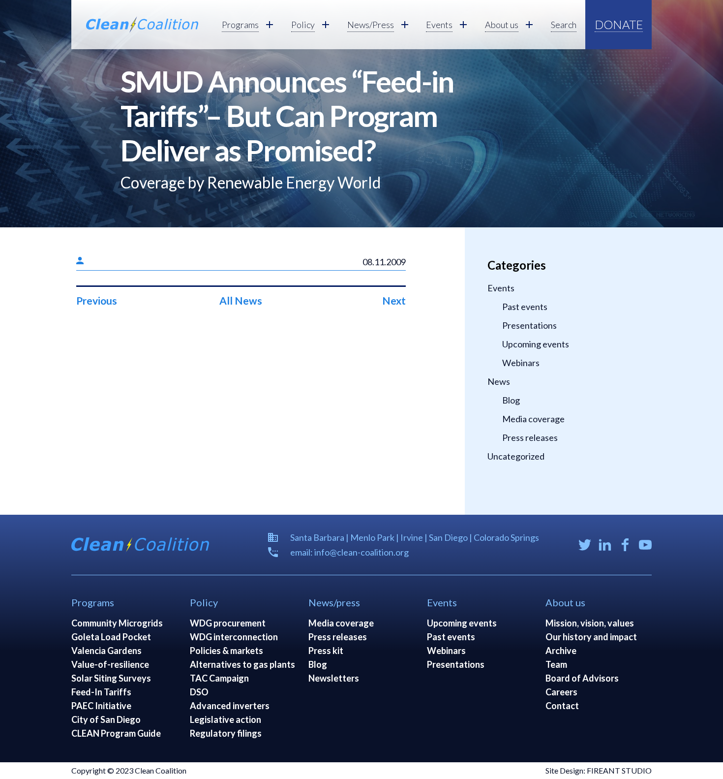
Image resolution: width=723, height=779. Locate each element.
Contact (562, 705)
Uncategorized (515, 456)
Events (500, 287)
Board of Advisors (582, 678)
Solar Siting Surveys (111, 678)
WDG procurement (228, 623)
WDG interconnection (234, 636)
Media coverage (533, 418)
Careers (561, 691)
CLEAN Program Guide (116, 733)
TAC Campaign (219, 678)
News (498, 381)
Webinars (521, 362)
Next (394, 300)
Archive (560, 650)
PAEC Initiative (101, 705)
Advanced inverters (230, 705)
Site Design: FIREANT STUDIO (598, 770)
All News (240, 300)
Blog (511, 400)
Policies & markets (226, 650)
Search (563, 24)
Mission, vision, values (589, 623)
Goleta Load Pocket (111, 636)
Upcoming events (535, 344)
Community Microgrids (117, 623)
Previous (96, 300)
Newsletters (333, 678)
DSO (199, 691)
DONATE (619, 24)
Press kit (325, 650)
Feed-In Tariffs (101, 691)
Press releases (530, 437)
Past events (524, 306)
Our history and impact (591, 636)
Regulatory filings (226, 733)
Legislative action (225, 719)
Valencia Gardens (106, 650)
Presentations (529, 325)
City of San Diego (106, 719)
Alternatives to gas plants (242, 664)
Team (556, 664)
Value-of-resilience (110, 664)
